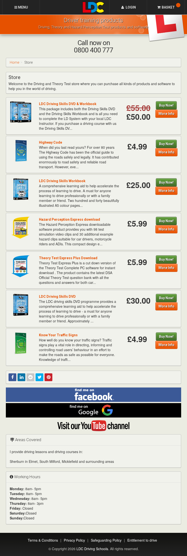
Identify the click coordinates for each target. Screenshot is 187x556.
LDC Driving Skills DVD (57, 296)
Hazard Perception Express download (69, 219)
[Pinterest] (48, 377)
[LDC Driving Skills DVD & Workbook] (21, 112)
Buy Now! (166, 105)
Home (14, 62)
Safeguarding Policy (106, 540)
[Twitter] (39, 377)
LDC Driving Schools (92, 548)
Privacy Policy (74, 540)
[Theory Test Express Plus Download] (21, 266)
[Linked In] (21, 377)
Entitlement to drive (142, 540)
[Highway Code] (21, 150)
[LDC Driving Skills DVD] (21, 305)
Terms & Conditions (43, 540)
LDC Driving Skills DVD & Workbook (67, 104)
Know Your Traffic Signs (58, 335)
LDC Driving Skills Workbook (62, 181)
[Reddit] (30, 377)
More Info (166, 114)
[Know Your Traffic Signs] (21, 343)
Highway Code (50, 142)
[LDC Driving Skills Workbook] (21, 189)
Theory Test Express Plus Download (68, 258)
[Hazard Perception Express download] (21, 227)
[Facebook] (12, 377)
